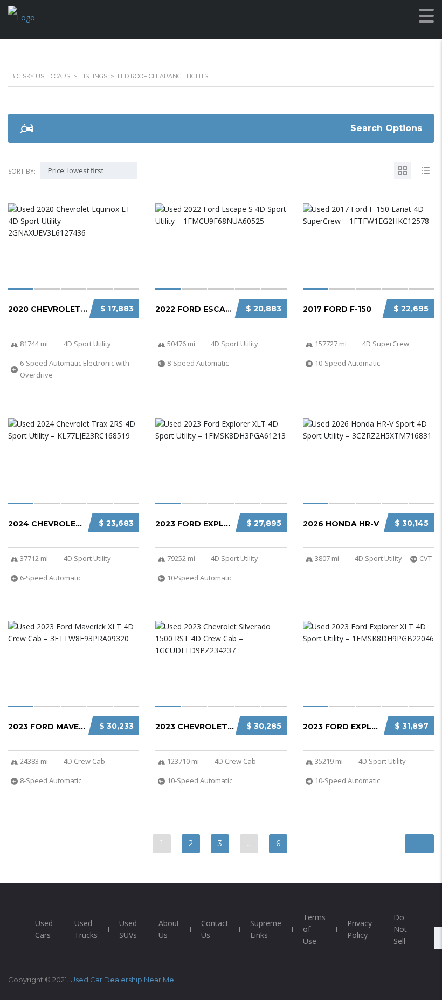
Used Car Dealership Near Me (122, 979)
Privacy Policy (359, 929)
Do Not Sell (400, 929)
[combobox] (88, 170)
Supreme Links (265, 929)
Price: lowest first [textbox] (75, 170)
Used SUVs (128, 929)
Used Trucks (86, 929)
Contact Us (215, 929)
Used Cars (44, 929)
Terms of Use (314, 929)
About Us (168, 929)
